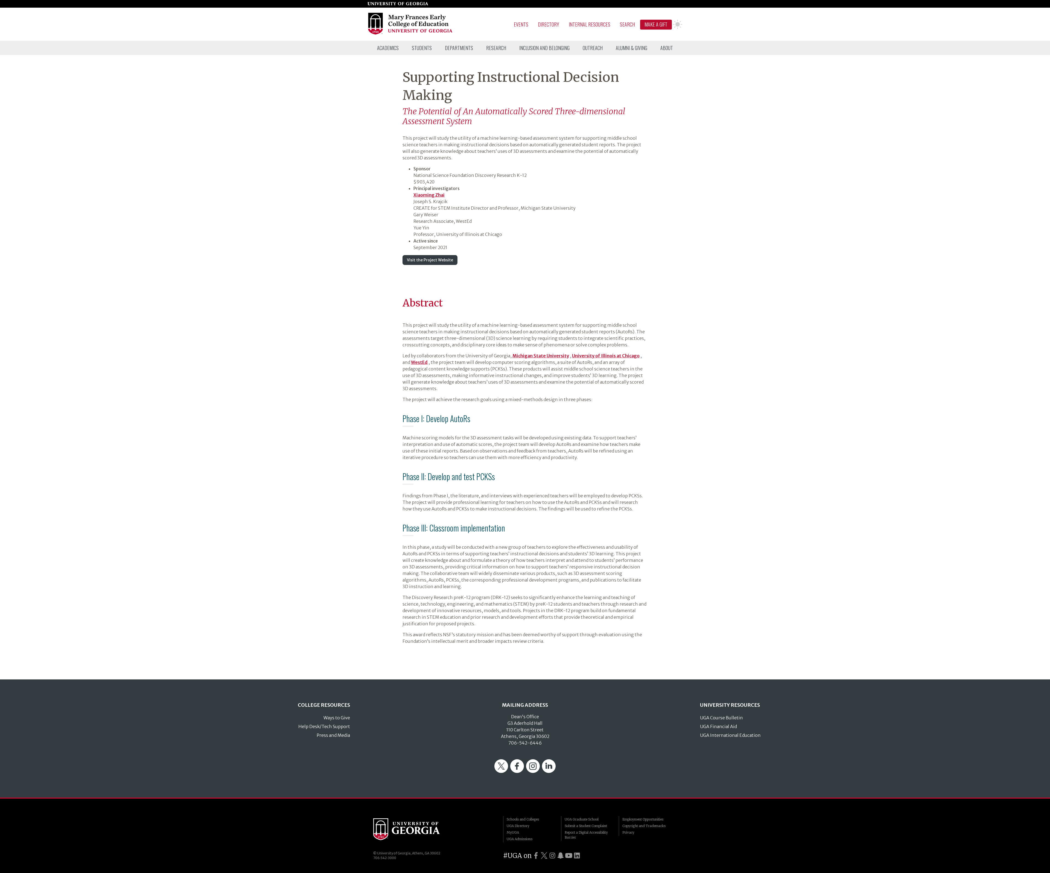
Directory (548, 24)
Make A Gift (655, 24)
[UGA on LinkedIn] (577, 855)
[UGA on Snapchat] (560, 855)
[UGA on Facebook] (536, 855)
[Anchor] (398, 300)
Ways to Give (336, 717)
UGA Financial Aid (718, 726)
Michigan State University (540, 355)
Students (422, 47)
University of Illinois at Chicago (606, 355)
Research (496, 47)
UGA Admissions (519, 839)
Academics (388, 47)
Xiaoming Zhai (429, 195)
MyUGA (513, 832)
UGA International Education (730, 735)
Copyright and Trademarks (644, 826)
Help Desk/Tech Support (324, 726)
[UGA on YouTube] (569, 855)
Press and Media (333, 735)
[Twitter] (501, 771)
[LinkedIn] (549, 771)
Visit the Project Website (430, 260)
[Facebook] (517, 771)
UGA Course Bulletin (721, 717)
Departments (459, 47)
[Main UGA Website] (398, 4)
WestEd (419, 362)
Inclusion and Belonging (544, 47)
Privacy (628, 832)
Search (627, 24)
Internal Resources (589, 24)
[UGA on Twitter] (544, 855)
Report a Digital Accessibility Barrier (586, 834)
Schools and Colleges (523, 819)
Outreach (593, 47)
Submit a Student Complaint (586, 826)
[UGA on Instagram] (552, 855)
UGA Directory (518, 826)
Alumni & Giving (631, 47)
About (666, 47)
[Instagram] (533, 771)
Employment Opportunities (642, 819)
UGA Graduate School (582, 819)
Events (521, 24)
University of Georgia (414, 829)
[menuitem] (388, 48)
